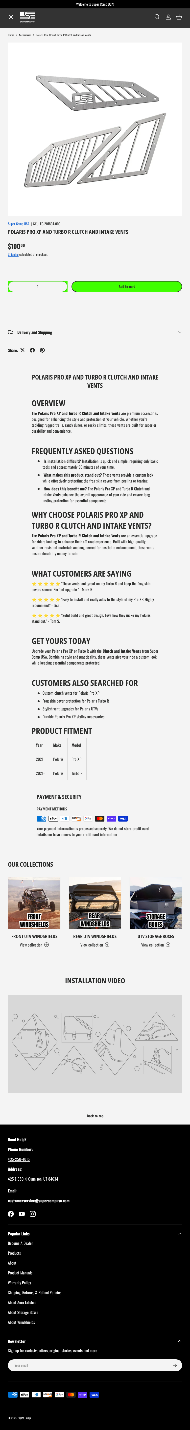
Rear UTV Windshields (95, 936)
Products (14, 1253)
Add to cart (127, 286)
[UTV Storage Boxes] (156, 903)
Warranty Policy (19, 1283)
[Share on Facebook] (32, 350)
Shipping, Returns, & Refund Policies (34, 1292)
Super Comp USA (18, 223)
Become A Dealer (20, 1243)
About (12, 1263)
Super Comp (24, 1418)
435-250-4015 (19, 1159)
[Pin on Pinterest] (42, 350)
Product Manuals (20, 1273)
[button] (95, 301)
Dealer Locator (25, 68)
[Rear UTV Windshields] (95, 903)
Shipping (13, 254)
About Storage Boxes (23, 1312)
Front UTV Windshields (34, 936)
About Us (20, 103)
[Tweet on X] (22, 350)
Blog (16, 86)
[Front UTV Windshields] (34, 903)
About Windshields (21, 1322)
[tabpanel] (95, 589)
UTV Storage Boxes (156, 936)
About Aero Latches (22, 1302)
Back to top (95, 1115)
